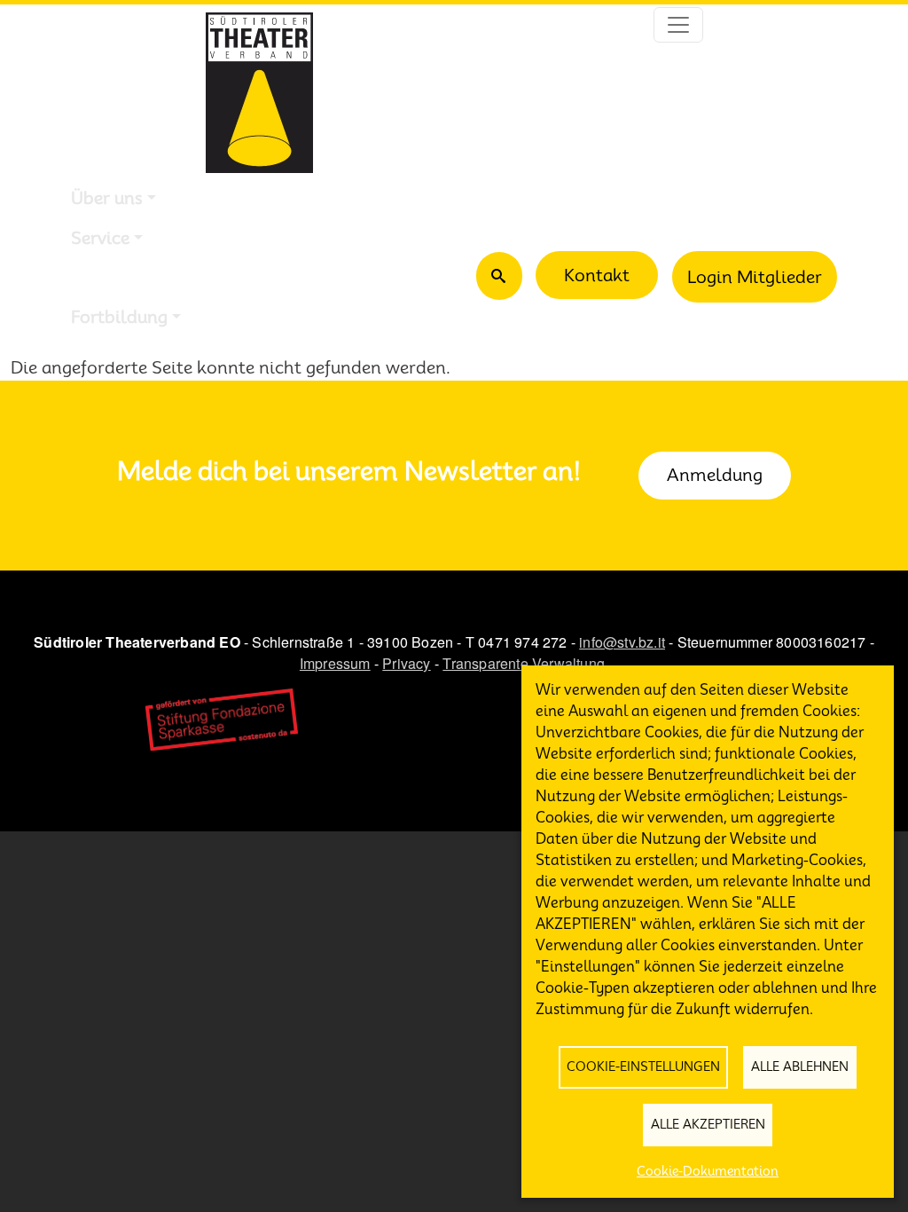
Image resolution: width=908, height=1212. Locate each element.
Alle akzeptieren (708, 1124)
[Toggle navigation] (678, 25)
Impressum (335, 663)
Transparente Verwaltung (523, 663)
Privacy (406, 663)
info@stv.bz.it (622, 642)
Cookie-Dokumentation (708, 1171)
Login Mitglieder (754, 277)
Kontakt (597, 275)
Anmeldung (715, 474)
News (93, 356)
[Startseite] (259, 92)
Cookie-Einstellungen (643, 1066)
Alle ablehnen (800, 1066)
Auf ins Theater (132, 277)
